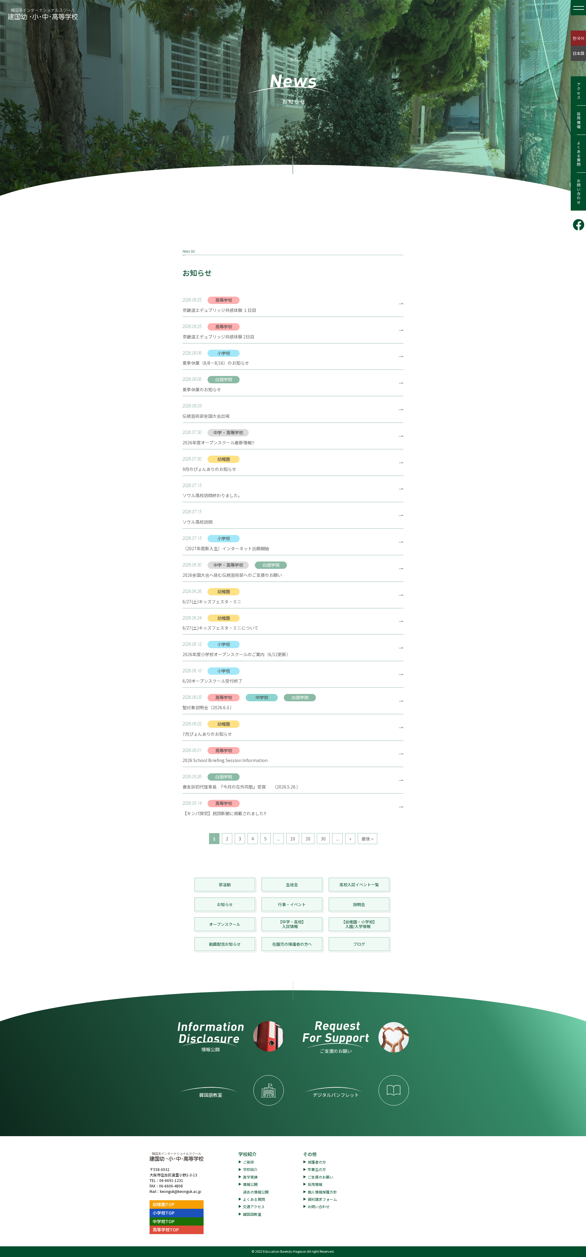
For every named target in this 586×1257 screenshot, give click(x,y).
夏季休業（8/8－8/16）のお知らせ (216, 363)
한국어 (578, 38)
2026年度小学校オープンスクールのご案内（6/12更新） (237, 654)
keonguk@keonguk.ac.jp (180, 1191)
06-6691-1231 (171, 1180)
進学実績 (250, 1176)
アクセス (578, 90)
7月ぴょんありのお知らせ (207, 734)
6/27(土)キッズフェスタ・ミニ (212, 601)
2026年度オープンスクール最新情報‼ (219, 442)
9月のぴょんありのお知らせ (209, 469)
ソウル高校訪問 (197, 522)
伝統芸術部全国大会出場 (206, 416)
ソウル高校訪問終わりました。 (212, 495)
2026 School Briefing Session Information (225, 760)
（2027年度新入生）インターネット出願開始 (226, 548)
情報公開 (250, 1184)
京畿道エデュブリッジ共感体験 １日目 (219, 310)
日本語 (578, 53)
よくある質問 (578, 154)
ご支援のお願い (320, 1176)
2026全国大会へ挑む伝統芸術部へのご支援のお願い (232, 575)
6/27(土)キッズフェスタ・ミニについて (221, 628)
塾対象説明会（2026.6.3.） (208, 707)
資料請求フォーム (322, 1199)
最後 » (367, 839)
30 (323, 839)
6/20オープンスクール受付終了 (212, 681)
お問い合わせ (578, 191)
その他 (310, 1154)
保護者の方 (317, 1162)
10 (292, 839)
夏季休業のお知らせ (202, 389)
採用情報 (578, 120)
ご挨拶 (248, 1162)
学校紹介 (247, 1154)
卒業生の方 (317, 1169)
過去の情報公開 (256, 1191)
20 (308, 839)
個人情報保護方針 (322, 1191)
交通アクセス (254, 1206)
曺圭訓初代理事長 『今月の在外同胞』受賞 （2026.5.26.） (242, 787)
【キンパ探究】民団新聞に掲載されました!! (224, 813)
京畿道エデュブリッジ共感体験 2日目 (218, 337)
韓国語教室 (252, 1214)
